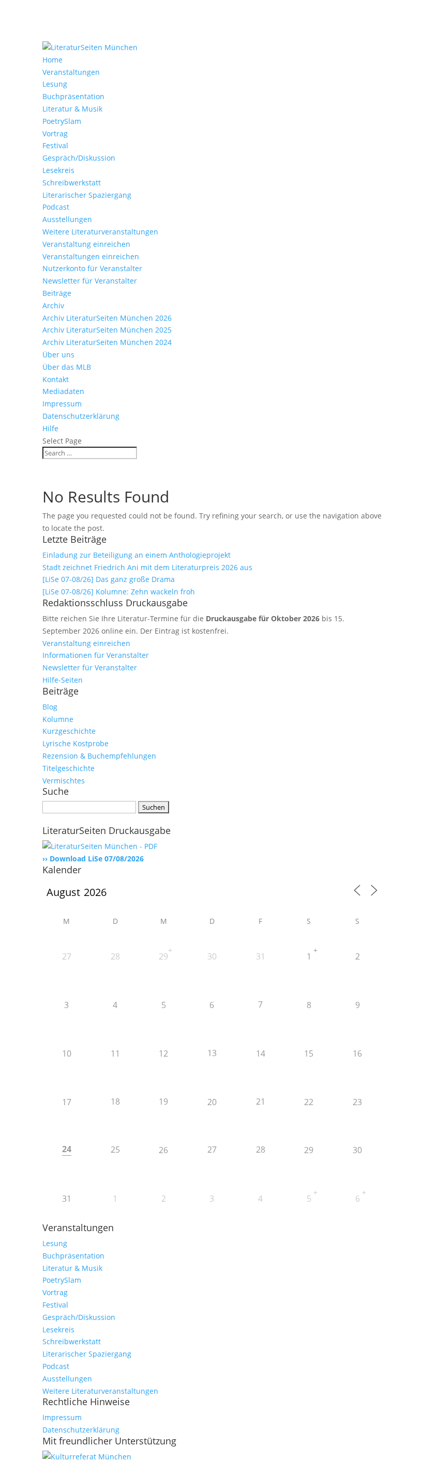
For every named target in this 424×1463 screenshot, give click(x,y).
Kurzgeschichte (69, 731)
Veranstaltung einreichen (86, 244)
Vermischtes (63, 780)
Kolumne (57, 719)
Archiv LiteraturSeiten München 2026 (107, 318)
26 (163, 1150)
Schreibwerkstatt (71, 182)
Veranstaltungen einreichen (90, 256)
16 (357, 1053)
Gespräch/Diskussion (78, 158)
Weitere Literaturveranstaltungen (100, 232)
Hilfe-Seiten (62, 680)
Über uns (58, 354)
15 (308, 1053)
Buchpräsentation (73, 96)
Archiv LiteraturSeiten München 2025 (107, 330)
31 (260, 956)
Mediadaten (63, 391)
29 (163, 956)
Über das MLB (66, 367)
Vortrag (55, 133)
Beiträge (56, 293)
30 (212, 956)
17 (66, 1102)
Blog (49, 707)
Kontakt (55, 379)
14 (260, 1053)
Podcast (55, 207)
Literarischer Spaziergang (86, 195)
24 (66, 1149)
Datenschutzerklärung (80, 416)
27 (66, 956)
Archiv (53, 305)
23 (357, 1102)
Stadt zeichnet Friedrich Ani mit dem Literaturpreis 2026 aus (147, 567)
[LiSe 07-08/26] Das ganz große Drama (108, 579)
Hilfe (50, 428)
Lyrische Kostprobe (75, 743)
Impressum (62, 403)
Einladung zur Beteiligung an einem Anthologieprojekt (136, 555)
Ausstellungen (67, 219)
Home (52, 60)
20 (212, 1102)
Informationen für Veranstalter (95, 655)
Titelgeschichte (68, 768)
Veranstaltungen (71, 72)
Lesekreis (58, 170)
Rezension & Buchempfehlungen (99, 756)
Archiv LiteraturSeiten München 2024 (107, 342)
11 (115, 1053)
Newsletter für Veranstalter (89, 281)
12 (163, 1053)
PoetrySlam (61, 121)
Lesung (54, 84)
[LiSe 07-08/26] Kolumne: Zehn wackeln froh (118, 591)
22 (308, 1102)
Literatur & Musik (72, 109)
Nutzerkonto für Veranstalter (92, 268)
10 (66, 1053)
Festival (55, 145)
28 (115, 956)
